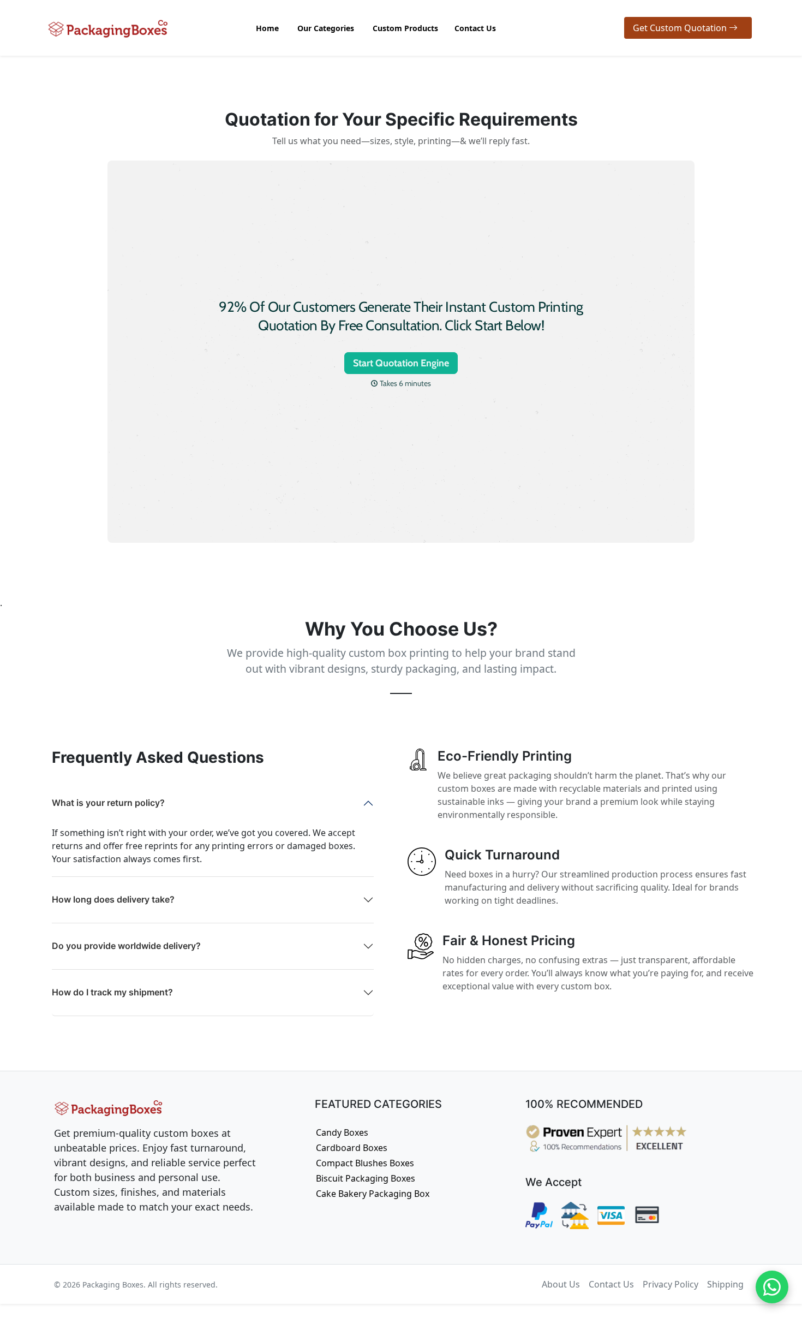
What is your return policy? (108, 802)
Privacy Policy (670, 1284)
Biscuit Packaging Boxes (365, 1178)
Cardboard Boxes (351, 1148)
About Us (561, 1284)
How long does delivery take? (113, 899)
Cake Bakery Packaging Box (372, 1194)
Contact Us (611, 1284)
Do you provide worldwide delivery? (126, 945)
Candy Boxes (342, 1132)
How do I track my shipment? (112, 992)
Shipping (725, 1284)
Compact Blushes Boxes (365, 1163)
